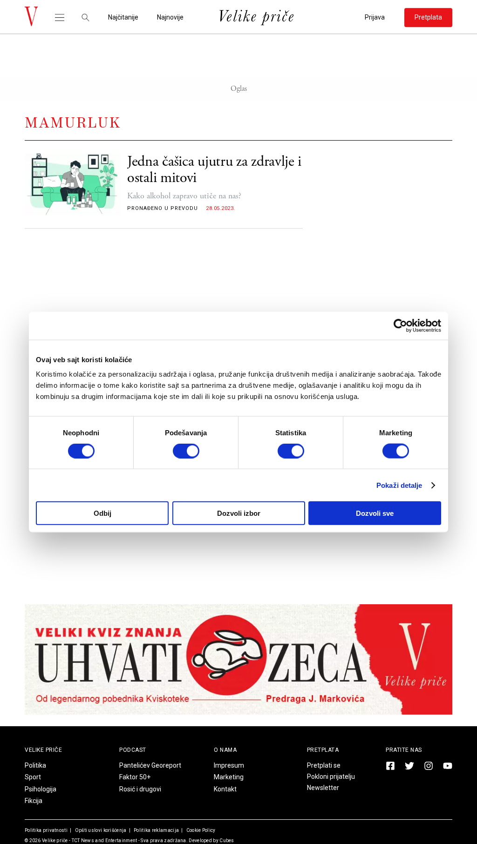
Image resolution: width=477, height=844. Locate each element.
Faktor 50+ (134, 777)
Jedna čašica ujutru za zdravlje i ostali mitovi (214, 170)
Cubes (226, 840)
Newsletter (323, 787)
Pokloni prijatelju (331, 776)
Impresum (229, 765)
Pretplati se (324, 765)
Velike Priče (43, 750)
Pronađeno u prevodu (162, 208)
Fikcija (33, 800)
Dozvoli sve (375, 513)
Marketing (229, 777)
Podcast (132, 750)
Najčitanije (123, 17)
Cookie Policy (200, 830)
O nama (225, 750)
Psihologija (40, 789)
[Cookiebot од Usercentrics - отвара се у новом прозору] (400, 325)
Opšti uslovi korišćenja (100, 830)
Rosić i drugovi (140, 789)
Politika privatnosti (46, 830)
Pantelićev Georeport (150, 765)
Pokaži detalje (399, 485)
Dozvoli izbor (238, 513)
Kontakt (225, 789)
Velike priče (55, 840)
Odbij (102, 513)
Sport (33, 777)
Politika (35, 765)
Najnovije (170, 17)
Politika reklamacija (156, 830)
